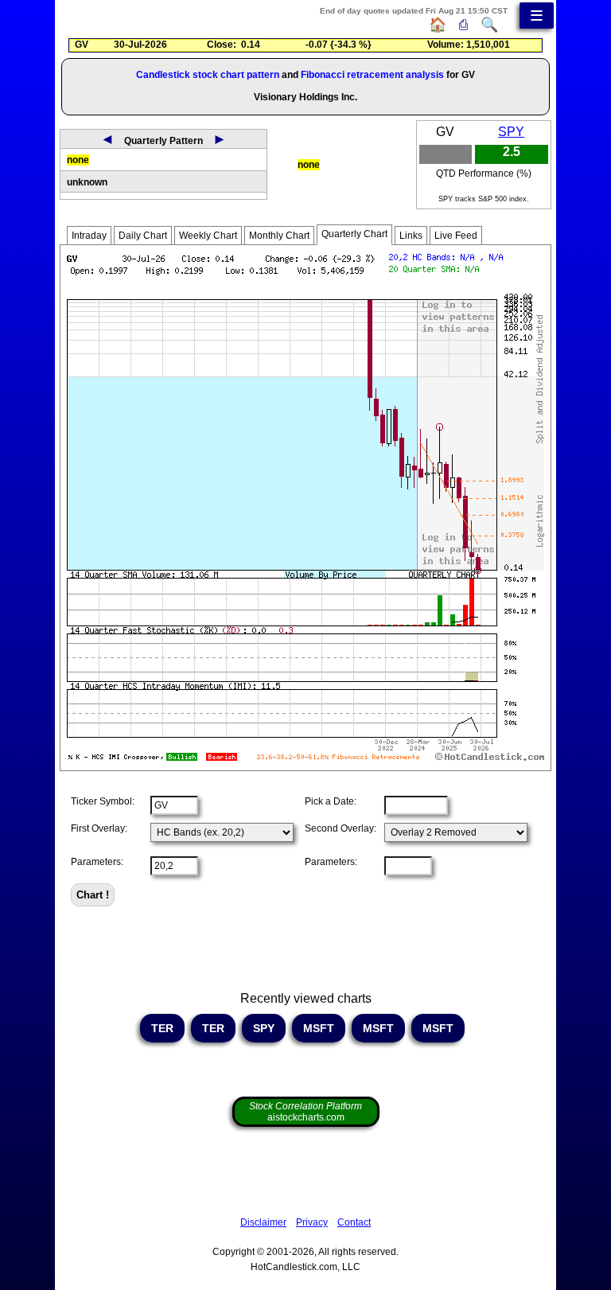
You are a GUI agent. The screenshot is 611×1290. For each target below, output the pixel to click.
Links (410, 235)
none (78, 160)
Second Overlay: (340, 828)
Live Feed (455, 235)
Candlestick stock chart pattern (207, 74)
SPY (511, 131)
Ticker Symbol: (102, 801)
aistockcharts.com (305, 1112)
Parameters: (97, 861)
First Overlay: (99, 828)
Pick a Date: (330, 801)
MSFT (318, 1028)
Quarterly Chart (354, 234)
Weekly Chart (208, 235)
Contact (354, 1222)
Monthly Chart (279, 235)
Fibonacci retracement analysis (372, 74)
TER (162, 1028)
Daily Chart (143, 235)
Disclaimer (263, 1222)
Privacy (312, 1222)
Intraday (89, 235)
